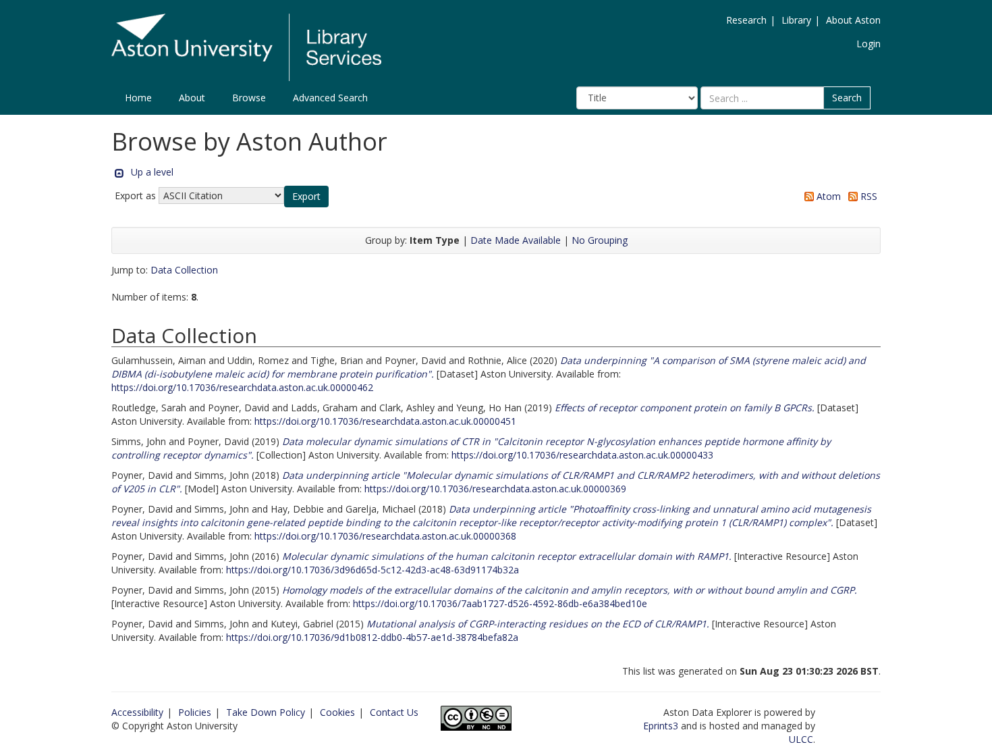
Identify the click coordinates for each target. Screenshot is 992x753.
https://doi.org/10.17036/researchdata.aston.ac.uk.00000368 (385, 535)
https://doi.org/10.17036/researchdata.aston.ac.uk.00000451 (385, 421)
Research (746, 20)
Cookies (337, 712)
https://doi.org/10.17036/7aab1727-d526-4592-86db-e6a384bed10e (500, 603)
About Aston (853, 20)
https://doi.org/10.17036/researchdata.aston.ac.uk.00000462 (242, 387)
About (192, 97)
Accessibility (137, 712)
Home (138, 97)
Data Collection (184, 269)
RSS (867, 196)
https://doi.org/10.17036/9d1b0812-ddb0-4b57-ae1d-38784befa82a (372, 637)
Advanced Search (330, 97)
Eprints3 (660, 725)
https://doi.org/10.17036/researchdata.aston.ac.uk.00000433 (582, 454)
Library (796, 20)
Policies (194, 712)
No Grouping (600, 240)
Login (868, 43)
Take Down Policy (265, 712)
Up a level (152, 171)
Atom (827, 196)
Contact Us (394, 712)
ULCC (801, 739)
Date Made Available (515, 240)
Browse (249, 97)
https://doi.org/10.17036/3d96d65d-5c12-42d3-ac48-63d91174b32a (372, 569)
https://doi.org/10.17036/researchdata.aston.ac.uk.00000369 (495, 488)
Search (847, 97)
